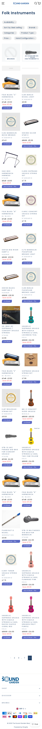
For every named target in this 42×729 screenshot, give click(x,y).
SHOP (4, 688)
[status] (11, 68)
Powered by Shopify (21, 727)
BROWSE (6, 703)
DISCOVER (6, 696)
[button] (9, 22)
